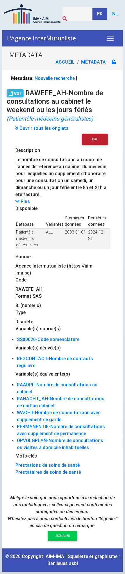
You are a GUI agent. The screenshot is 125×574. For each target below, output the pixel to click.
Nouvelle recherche (55, 78)
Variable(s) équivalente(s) (42, 374)
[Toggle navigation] (110, 38)
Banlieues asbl (62, 563)
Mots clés (26, 456)
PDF (95, 139)
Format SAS (28, 296)
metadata (93, 62)
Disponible (26, 208)
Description (27, 150)
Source (23, 256)
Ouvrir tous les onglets (43, 128)
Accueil (65, 62)
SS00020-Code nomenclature (48, 339)
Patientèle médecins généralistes (27, 238)
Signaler (63, 536)
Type (20, 312)
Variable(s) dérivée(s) (38, 348)
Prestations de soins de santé (47, 465)
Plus (24, 201)
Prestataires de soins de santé (48, 472)
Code (20, 280)
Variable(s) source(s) (38, 328)
